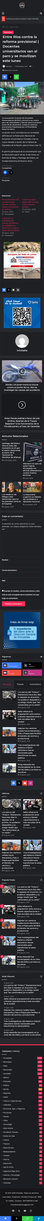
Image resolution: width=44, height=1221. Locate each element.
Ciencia (6, 1159)
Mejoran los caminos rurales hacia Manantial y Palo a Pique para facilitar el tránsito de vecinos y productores (29, 733)
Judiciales (7, 1105)
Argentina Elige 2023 (11, 1171)
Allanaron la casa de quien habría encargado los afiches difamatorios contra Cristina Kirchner (32, 469)
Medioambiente (9, 1152)
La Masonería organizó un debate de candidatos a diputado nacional (32, 498)
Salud (5, 1097)
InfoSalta (9, 66)
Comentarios (35, 684)
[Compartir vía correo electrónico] (13, 290)
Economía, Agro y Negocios (14, 1109)
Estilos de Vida (9, 1136)
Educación (7, 1163)
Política (6, 1085)
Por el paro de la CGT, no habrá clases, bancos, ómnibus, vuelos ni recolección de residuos (11, 204)
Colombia (7, 1183)
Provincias (7, 1113)
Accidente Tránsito (10, 1132)
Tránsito (6, 1144)
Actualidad (7, 1058)
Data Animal (8, 1128)
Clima (5, 1120)
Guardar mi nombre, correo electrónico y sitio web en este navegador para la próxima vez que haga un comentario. (21, 594)
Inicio (6, 27)
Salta (5, 1066)
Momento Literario (10, 1179)
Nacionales (14, 27)
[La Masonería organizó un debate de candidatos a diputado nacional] (32, 487)
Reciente (7, 684)
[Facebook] (4, 290)
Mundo (6, 1089)
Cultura (6, 1140)
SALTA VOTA (8, 1167)
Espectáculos (8, 1148)
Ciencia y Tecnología (11, 1175)
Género (6, 1077)
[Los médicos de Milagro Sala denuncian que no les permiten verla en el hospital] (11, 487)
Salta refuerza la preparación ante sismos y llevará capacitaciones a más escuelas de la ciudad (29, 716)
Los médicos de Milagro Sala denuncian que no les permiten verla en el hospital (11, 499)
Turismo (6, 1156)
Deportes (7, 1093)
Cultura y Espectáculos (12, 1101)
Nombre (5, 560)
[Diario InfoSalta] (22, 5)
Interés (6, 1116)
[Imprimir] (18, 290)
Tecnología (7, 1124)
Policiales (7, 1081)
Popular (20, 684)
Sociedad (7, 1074)
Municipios (7, 1062)
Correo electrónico (10, 570)
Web (3, 581)
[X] (9, 290)
